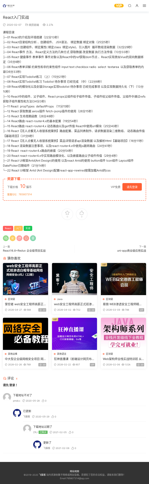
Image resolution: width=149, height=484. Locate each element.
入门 (18, 228)
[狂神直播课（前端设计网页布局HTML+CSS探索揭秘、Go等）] (74, 334)
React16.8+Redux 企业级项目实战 (24, 250)
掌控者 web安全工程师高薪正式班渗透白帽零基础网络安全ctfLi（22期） (25, 304)
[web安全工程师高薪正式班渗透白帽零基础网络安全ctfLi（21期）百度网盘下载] (74, 279)
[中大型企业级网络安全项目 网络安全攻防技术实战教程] (25, 334)
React (8, 228)
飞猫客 (9, 6)
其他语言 (61, 353)
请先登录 (132, 186)
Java (59, 299)
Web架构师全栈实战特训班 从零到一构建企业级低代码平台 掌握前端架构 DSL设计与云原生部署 (122, 359)
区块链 (11, 299)
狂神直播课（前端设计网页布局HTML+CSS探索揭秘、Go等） (74, 359)
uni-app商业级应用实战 (131, 250)
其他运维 (12, 353)
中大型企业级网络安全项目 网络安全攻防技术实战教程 (24, 359)
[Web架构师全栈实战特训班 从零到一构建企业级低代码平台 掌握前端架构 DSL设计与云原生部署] (123, 334)
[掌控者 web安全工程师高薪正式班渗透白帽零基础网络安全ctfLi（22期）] (25, 279)
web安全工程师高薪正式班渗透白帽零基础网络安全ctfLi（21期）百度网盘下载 (74, 304)
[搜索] (129, 5)
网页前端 (34, 24)
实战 (28, 228)
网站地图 (74, 471)
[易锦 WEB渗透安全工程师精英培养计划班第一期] (123, 279)
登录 (12, 385)
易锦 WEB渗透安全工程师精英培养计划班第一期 (122, 304)
